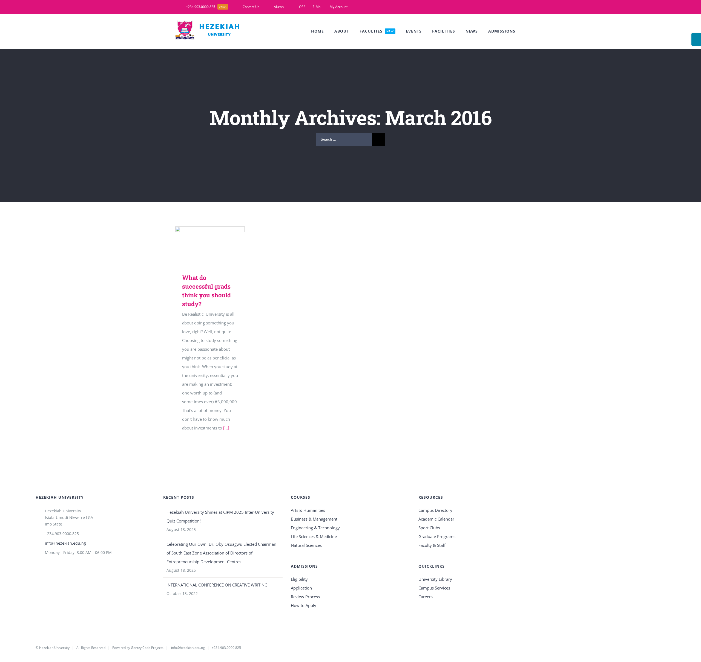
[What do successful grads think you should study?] (210, 246)
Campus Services (434, 588)
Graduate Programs (436, 536)
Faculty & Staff (432, 545)
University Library (435, 579)
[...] (226, 428)
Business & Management (314, 519)
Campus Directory (435, 510)
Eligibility (299, 579)
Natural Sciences (306, 545)
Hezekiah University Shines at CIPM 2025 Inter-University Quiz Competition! (220, 516)
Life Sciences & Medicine (314, 536)
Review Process (305, 596)
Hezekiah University (54, 647)
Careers (425, 596)
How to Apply (303, 605)
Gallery (218, 237)
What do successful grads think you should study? (202, 237)
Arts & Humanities (308, 510)
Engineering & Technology (315, 527)
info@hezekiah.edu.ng (65, 543)
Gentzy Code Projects (147, 647)
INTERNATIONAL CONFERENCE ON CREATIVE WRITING (217, 585)
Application (301, 588)
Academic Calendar (436, 519)
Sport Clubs (429, 527)
